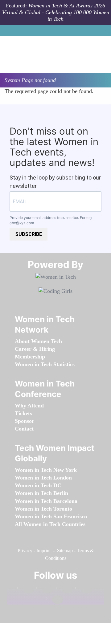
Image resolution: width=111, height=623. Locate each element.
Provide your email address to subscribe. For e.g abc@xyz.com (51, 220)
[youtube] (54, 599)
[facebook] (25, 589)
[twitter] (83, 589)
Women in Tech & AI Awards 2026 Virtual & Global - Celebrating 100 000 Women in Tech (55, 12)
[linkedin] (44, 589)
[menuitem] (38, 341)
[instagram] (64, 589)
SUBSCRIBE (28, 234)
